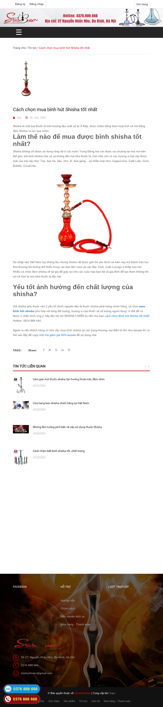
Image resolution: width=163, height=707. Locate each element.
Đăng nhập (37, 4)
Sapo (112, 693)
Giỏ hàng (142, 4)
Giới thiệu (53, 701)
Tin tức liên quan (29, 366)
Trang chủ (19, 47)
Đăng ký (20, 4)
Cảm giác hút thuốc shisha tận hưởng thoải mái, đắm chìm (69, 379)
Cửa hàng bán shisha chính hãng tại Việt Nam (61, 403)
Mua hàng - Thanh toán (117, 701)
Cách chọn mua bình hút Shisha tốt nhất (55, 109)
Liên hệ (95, 701)
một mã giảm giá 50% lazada (57, 335)
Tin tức (32, 47)
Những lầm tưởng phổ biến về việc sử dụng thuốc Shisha (67, 427)
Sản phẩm (69, 701)
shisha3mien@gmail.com (36, 673)
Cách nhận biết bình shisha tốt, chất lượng (59, 450)
